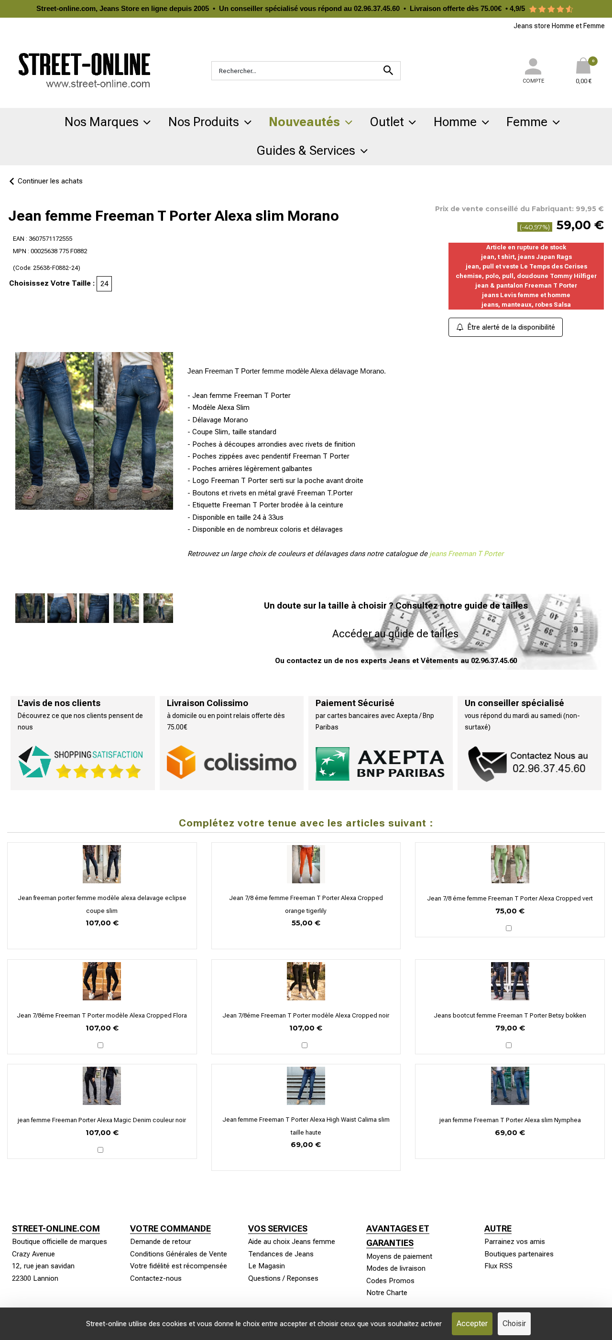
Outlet (387, 122)
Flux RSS (498, 1266)
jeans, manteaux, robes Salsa (526, 304)
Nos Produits (203, 122)
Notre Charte (386, 1292)
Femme (526, 122)
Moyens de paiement (399, 1256)
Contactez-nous (156, 1278)
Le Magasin (266, 1266)
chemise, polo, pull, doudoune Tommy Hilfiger (526, 275)
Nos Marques (102, 122)
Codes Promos (390, 1280)
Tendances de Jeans (281, 1254)
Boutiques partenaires (519, 1254)
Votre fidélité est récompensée (178, 1266)
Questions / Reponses (283, 1278)
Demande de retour (160, 1241)
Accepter (472, 1323)
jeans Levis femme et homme (526, 295)
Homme (455, 122)
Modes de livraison (396, 1268)
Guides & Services (306, 150)
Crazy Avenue (33, 1254)
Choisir (514, 1323)
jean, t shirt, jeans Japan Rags (526, 256)
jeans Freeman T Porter (466, 553)
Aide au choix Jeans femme (291, 1241)
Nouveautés (304, 122)
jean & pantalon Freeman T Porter (526, 285)
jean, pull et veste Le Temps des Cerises (526, 266)
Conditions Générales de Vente (178, 1254)
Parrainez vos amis (514, 1241)
